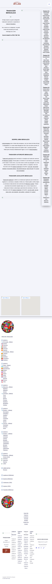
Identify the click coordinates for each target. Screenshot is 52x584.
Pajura (46, 40)
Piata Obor (46, 70)
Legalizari (26, 516)
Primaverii (46, 32)
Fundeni (46, 79)
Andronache (46, 82)
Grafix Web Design (7, 578)
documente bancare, (21, 168)
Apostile (26, 520)
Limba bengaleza (6, 143)
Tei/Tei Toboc (46, 69)
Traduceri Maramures (26, 559)
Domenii (46, 31)
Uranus (46, 164)
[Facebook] (36, 547)
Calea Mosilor (46, 63)
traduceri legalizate (16, 190)
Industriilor (46, 124)
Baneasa (46, 49)
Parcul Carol (46, 131)
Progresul (46, 150)
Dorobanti (46, 26)
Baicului (46, 76)
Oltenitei (46, 139)
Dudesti (46, 101)
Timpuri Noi (46, 130)
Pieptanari (46, 168)
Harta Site (26, 513)
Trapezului (46, 118)
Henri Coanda (46, 52)
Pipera (46, 84)
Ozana (46, 119)
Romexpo (46, 37)
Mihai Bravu (46, 104)
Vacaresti (46, 144)
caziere (33, 192)
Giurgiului (46, 138)
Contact (26, 524)
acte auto (30, 166)
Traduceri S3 (46, 87)
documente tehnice (11, 168)
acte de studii (31, 190)
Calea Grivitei (46, 29)
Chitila (46, 41)
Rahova (46, 173)
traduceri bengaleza (10, 24)
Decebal (46, 99)
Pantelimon (46, 75)
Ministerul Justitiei (8, 160)
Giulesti (46, 186)
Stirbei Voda (46, 17)
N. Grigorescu (46, 115)
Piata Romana (46, 15)
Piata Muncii (46, 109)
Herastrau (46, 35)
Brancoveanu (46, 141)
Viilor (46, 167)
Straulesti (46, 46)
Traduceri (26, 515)
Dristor (46, 105)
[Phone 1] (43, 547)
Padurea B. (46, 50)
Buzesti (46, 24)
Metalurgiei (46, 151)
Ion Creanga (46, 81)
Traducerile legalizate (8, 179)
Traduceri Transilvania (26, 553)
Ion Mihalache (46, 38)
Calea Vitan (46, 102)
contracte (27, 192)
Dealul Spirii (46, 156)
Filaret (46, 165)
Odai (46, 174)
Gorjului (46, 191)
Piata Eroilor (46, 159)
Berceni (46, 142)
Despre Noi (26, 522)
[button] (6, 551)
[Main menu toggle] (49, 4)
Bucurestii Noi (46, 44)
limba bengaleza (33, 149)
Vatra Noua (46, 47)
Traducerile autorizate (8, 158)
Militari (46, 188)
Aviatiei (46, 34)
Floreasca (46, 67)
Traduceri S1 (46, 11)
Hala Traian (46, 60)
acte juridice (21, 192)
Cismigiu (46, 14)
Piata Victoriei (46, 23)
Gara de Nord (46, 18)
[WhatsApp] (41, 547)
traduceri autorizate (17, 166)
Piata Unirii (46, 128)
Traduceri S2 (46, 55)
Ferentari (46, 170)
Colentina (46, 78)
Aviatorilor (46, 27)
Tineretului (46, 133)
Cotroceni (46, 157)
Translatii (26, 518)
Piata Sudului (46, 145)
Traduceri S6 (46, 177)
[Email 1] (38, 547)
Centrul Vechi (46, 89)
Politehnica (46, 180)
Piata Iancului (46, 61)
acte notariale (15, 192)
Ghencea (46, 202)
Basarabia (46, 110)
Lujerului (46, 190)
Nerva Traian (46, 98)
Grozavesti (46, 179)
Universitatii (46, 12)
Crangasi (46, 185)
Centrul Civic (46, 90)
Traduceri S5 (46, 154)
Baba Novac (46, 107)
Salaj (46, 171)
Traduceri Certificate (32, 541)
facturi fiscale (30, 168)
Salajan (46, 116)
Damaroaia (46, 43)
